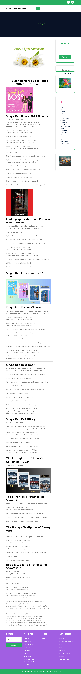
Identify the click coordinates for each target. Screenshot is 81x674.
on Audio (62, 650)
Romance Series (64, 656)
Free (60, 644)
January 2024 (28, 656)
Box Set (62, 639)
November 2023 (29, 662)
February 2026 (28, 639)
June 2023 (27, 665)
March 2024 (27, 650)
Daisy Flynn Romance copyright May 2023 (34, 671)
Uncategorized (64, 659)
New (60, 647)
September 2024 (29, 644)
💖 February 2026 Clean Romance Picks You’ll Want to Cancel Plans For (65, 108)
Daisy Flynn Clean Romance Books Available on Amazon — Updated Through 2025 (65, 126)
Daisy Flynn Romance (16, 9)
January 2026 (28, 642)
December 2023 (29, 659)
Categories (66, 70)
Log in (44, 639)
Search (65, 43)
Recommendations (65, 653)
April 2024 (27, 647)
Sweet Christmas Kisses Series (65, 141)
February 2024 (28, 653)
